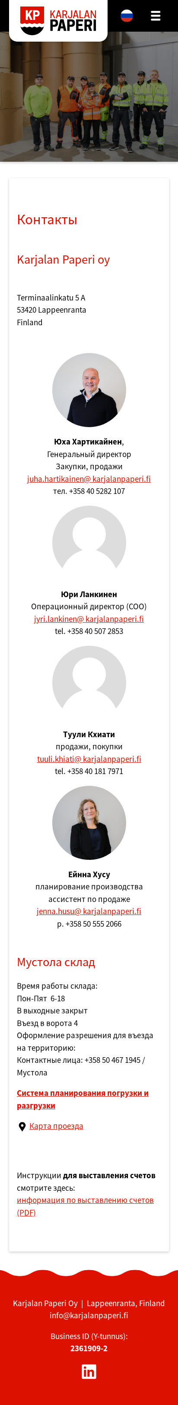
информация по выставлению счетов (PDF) (85, 1206)
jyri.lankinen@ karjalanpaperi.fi (89, 619)
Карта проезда (56, 1126)
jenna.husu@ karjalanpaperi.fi (89, 911)
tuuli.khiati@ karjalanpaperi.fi (89, 759)
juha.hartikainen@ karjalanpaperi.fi (89, 479)
